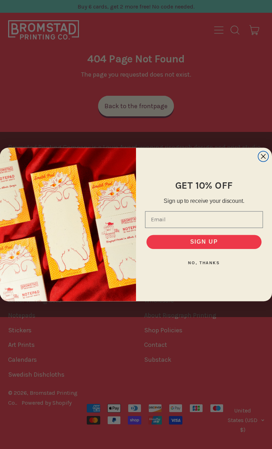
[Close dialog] (263, 156)
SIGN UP (204, 242)
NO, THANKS (204, 262)
